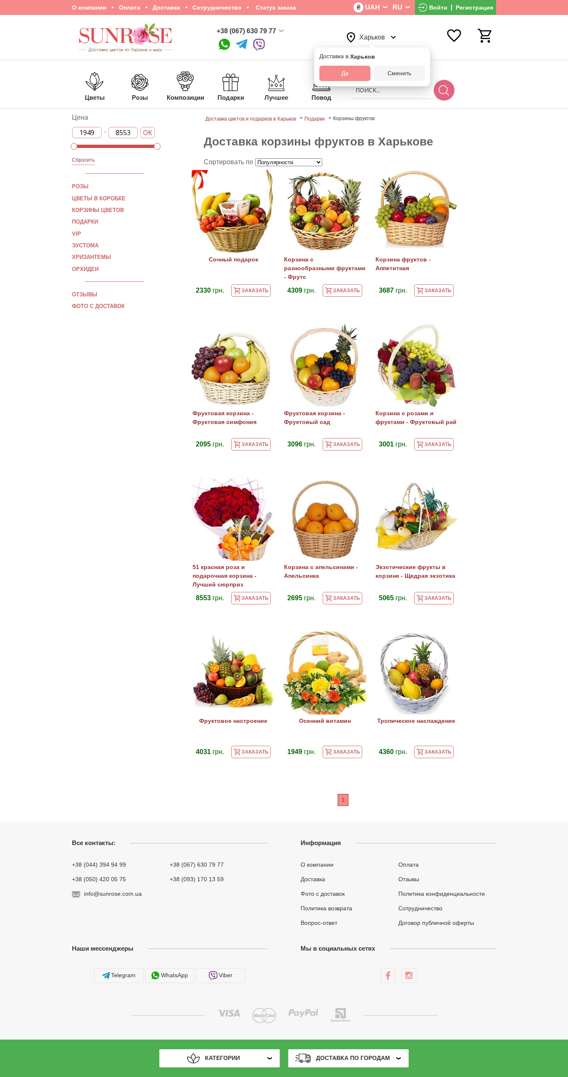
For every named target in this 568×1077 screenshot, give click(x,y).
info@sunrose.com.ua (113, 893)
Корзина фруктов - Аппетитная (403, 263)
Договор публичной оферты (436, 922)
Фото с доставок (98, 306)
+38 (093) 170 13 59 (197, 879)
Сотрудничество (217, 7)
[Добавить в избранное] (264, 182)
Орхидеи (85, 269)
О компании (89, 7)
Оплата (129, 7)
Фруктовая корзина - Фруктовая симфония (225, 417)
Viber (225, 975)
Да (344, 73)
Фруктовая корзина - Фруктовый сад (314, 417)
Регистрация (474, 7)
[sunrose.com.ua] (388, 976)
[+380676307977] (224, 45)
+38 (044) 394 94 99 (99, 864)
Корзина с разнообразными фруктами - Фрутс (324, 268)
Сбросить (83, 160)
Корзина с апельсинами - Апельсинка (321, 571)
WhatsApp (174, 975)
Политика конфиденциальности (441, 893)
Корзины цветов (98, 210)
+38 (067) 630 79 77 (246, 31)
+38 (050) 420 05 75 (99, 879)
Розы (80, 186)
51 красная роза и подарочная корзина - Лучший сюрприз (225, 576)
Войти (438, 7)
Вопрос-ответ (319, 922)
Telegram (123, 975)
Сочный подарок (233, 259)
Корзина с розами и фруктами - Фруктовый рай (416, 417)
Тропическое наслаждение (416, 720)
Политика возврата (326, 908)
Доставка (166, 7)
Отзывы (84, 294)
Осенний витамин (325, 720)
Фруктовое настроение (233, 720)
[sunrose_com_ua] (259, 45)
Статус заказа (275, 7)
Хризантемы (91, 257)
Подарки (85, 222)
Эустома (85, 245)
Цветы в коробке (99, 198)
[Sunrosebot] (241, 45)
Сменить (399, 73)
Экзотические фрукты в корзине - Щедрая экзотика (415, 571)
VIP (76, 234)
